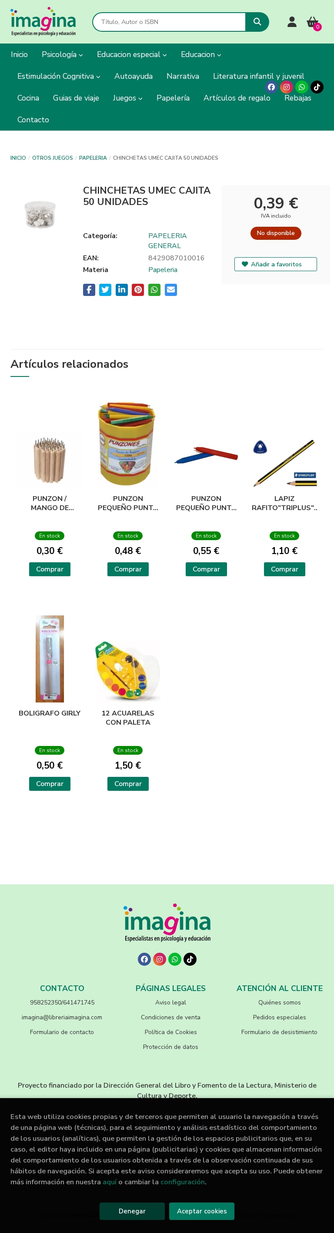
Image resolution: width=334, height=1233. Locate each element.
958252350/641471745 (62, 1002)
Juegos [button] (125, 98)
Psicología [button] (60, 54)
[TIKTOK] (317, 87)
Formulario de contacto (62, 1032)
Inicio (18, 158)
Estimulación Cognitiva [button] (56, 76)
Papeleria (93, 158)
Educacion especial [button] (130, 54)
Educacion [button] (199, 54)
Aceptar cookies (202, 1211)
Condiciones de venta (170, 1017)
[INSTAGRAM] (286, 87)
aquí (110, 1182)
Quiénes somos (279, 1002)
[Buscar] (257, 22)
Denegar (132, 1211)
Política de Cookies (171, 1032)
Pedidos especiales (279, 1017)
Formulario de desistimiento (279, 1032)
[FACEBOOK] (271, 87)
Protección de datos (170, 1047)
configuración (182, 1182)
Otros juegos (52, 158)
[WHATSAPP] (301, 87)
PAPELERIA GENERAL (167, 241)
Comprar (49, 569)
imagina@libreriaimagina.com (62, 1017)
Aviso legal (170, 1002)
